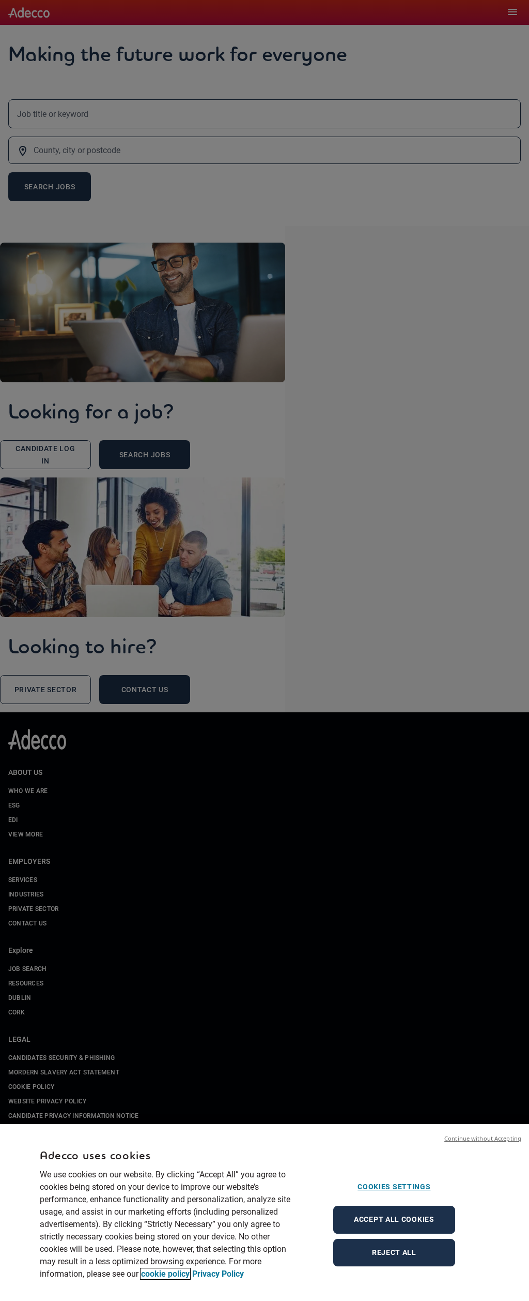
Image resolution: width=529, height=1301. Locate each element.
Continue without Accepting (482, 1138)
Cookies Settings (393, 1187)
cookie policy (165, 1274)
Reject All (394, 1252)
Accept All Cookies (394, 1219)
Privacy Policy (218, 1274)
